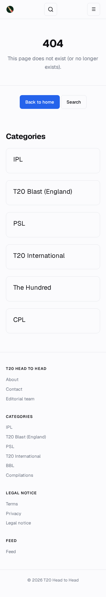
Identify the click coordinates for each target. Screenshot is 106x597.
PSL (10, 446)
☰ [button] (94, 9)
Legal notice (18, 523)
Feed (11, 551)
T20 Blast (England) (26, 437)
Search (74, 102)
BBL (10, 465)
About (12, 379)
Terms (12, 504)
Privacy (13, 513)
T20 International (23, 456)
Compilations (19, 475)
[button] (50, 9)
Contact (14, 389)
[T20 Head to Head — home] (10, 9)
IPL (9, 427)
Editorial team (20, 399)
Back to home (39, 102)
